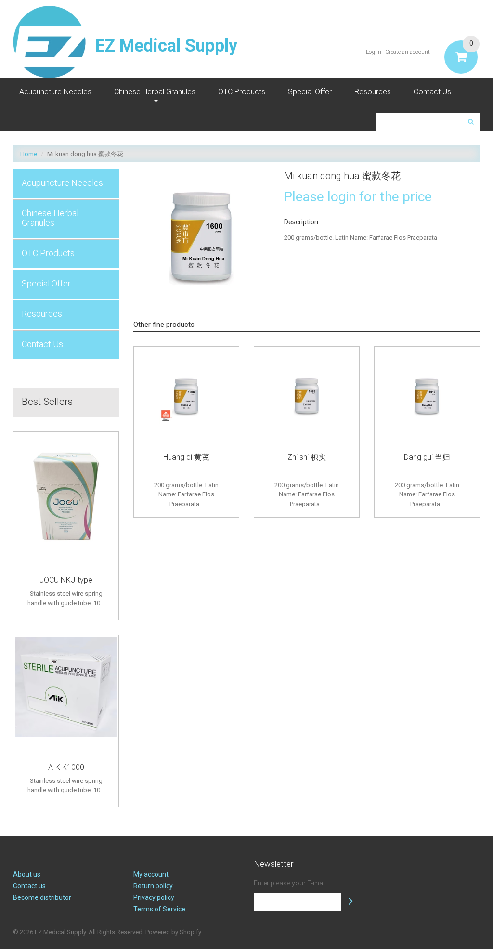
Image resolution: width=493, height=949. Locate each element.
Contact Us (432, 91)
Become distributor (42, 897)
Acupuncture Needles (55, 91)
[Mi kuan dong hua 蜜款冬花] (201, 174)
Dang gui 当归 (427, 457)
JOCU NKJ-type (65, 580)
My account (151, 874)
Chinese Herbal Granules (154, 91)
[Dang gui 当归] (427, 397)
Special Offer (310, 91)
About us (26, 874)
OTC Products (241, 91)
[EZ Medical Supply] (49, 42)
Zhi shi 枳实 (306, 457)
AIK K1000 (66, 767)
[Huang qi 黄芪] (186, 397)
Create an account (407, 52)
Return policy (153, 886)
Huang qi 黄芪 (186, 457)
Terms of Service (159, 909)
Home (28, 153)
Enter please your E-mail (290, 883)
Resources (372, 91)
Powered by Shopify (173, 932)
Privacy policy (153, 897)
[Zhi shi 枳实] (306, 397)
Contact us (29, 886)
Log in (373, 52)
